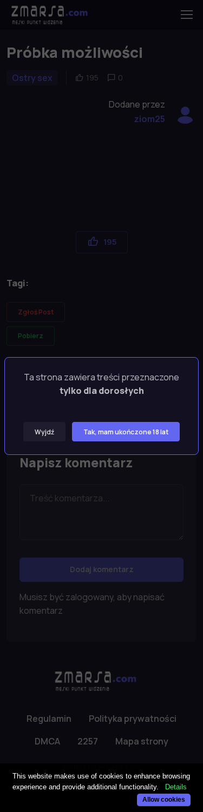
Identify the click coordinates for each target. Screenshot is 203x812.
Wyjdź (44, 432)
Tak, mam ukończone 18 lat (125, 432)
